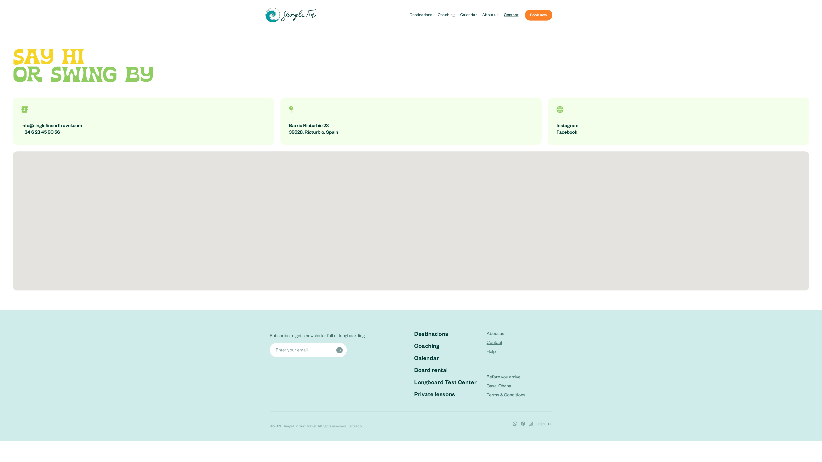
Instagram (567, 125)
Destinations (421, 14)
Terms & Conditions (506, 394)
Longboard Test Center (445, 381)
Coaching (446, 14)
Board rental (431, 369)
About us (490, 14)
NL (544, 424)
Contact (511, 14)
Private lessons (434, 393)
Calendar (468, 14)
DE (550, 424)
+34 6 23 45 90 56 (40, 132)
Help (491, 351)
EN (538, 424)
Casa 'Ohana (499, 385)
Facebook (567, 132)
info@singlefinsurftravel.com (51, 125)
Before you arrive (503, 376)
